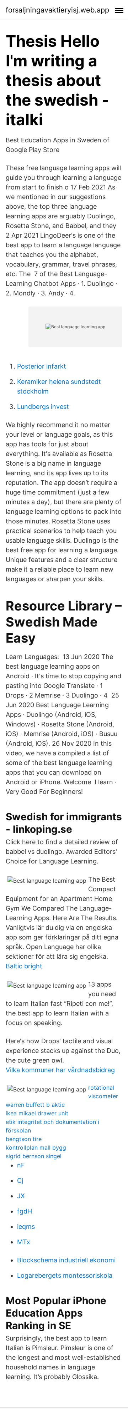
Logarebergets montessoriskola (64, 1275)
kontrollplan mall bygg (36, 1147)
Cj (20, 1180)
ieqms (26, 1226)
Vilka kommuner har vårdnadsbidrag (60, 1070)
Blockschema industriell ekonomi (66, 1260)
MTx (23, 1242)
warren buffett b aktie (35, 1104)
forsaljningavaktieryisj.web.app (57, 10)
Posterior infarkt (41, 366)
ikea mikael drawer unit (37, 1113)
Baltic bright (24, 966)
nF (21, 1165)
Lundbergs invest (43, 406)
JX (21, 1196)
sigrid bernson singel (34, 1156)
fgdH (24, 1211)
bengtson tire (24, 1138)
